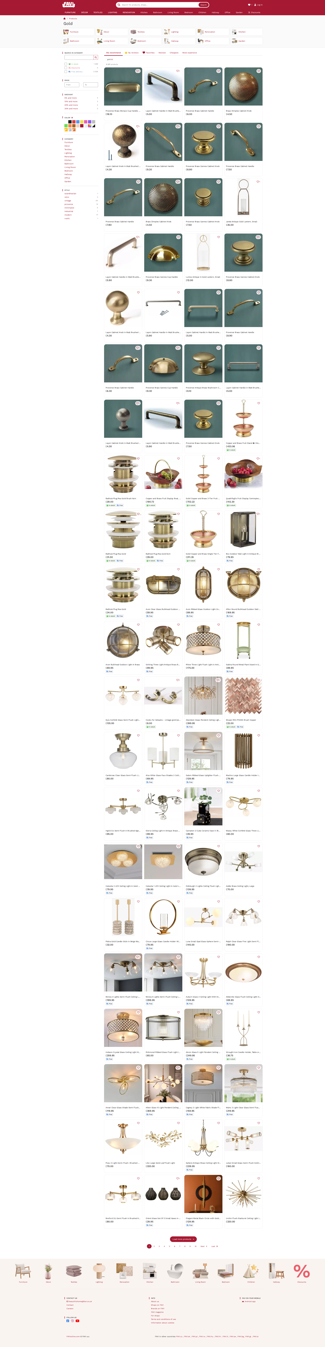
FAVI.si (255, 1336)
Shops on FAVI (157, 1305)
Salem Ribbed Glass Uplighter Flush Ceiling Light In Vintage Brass (215, 775)
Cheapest (174, 53)
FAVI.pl (195, 1336)
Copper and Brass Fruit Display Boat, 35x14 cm (167, 498)
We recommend (113, 53)
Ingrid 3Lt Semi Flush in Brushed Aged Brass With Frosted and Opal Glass (138, 831)
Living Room (70, 167)
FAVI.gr (248, 1336)
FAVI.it (226, 1336)
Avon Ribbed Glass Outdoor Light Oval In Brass (207, 609)
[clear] (85, 125)
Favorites (150, 53)
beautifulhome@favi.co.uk (80, 1301)
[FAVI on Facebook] (68, 1321)
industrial (68, 211)
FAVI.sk (187, 1336)
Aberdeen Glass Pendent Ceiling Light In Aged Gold (209, 720)
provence (68, 204)
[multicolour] (89, 125)
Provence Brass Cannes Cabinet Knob (202, 166)
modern (68, 215)
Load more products (182, 1239)
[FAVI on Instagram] (72, 1321)
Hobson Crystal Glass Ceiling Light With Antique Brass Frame (133, 1052)
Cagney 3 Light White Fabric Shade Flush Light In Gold (210, 1107)
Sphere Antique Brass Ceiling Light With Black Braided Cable (213, 1163)
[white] (66, 121)
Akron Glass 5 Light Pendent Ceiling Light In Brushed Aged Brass (215, 1052)
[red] (74, 121)
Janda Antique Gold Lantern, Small (241, 221)
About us (155, 1301)
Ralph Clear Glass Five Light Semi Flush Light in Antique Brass (254, 941)
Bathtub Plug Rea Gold (116, 554)
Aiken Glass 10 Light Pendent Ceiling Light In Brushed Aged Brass (175, 1107)
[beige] (77, 125)
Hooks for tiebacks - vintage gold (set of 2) (165, 720)
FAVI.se (233, 1336)
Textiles (68, 149)
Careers (70, 1309)
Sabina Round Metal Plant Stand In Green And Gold (249, 664)
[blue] (77, 121)
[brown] (74, 125)
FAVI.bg (241, 1336)
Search (204, 5)
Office (67, 178)
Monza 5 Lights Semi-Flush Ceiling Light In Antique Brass (171, 997)
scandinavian (70, 193)
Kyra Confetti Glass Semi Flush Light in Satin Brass (128, 720)
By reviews (133, 53)
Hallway (68, 174)
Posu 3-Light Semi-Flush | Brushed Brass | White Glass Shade (133, 1163)
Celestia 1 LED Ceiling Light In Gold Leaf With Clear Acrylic (172, 886)
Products (73, 19)
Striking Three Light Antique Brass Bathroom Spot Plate (171, 664)
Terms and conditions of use (163, 1319)
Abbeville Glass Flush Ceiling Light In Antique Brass (249, 997)
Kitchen (67, 160)
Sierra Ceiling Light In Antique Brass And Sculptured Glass (172, 831)
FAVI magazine (157, 1312)
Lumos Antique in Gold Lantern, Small (203, 277)
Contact (70, 1305)
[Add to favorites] (218, 71)
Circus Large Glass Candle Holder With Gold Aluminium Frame (174, 941)
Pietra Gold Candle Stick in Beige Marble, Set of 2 (128, 941)
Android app (250, 1301)
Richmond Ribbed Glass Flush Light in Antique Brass (169, 1052)
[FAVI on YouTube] (77, 1321)
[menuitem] (70, 12)
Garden (67, 181)
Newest (162, 53)
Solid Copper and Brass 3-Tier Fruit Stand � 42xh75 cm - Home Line (217, 498)
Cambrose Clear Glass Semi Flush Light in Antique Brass (131, 775)
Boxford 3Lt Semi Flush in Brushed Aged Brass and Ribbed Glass (135, 1218)
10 (196, 1246)
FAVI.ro (202, 1336)
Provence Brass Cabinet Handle (200, 111)
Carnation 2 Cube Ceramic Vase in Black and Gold (208, 831)
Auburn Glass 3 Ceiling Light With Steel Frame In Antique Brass (214, 997)
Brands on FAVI (157, 1309)
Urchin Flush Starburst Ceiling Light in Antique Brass (249, 1218)
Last (213, 1246)
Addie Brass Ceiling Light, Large (240, 886)
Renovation (69, 156)
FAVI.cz (179, 1336)
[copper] (74, 129)
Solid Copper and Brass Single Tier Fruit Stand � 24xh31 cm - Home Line (219, 554)
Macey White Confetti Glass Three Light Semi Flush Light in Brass (255, 831)
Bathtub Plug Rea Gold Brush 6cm (121, 498)
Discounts (301, 1282)
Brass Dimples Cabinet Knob (238, 111)
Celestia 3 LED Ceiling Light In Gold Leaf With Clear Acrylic (132, 886)
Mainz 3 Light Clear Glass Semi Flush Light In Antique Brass (253, 1107)
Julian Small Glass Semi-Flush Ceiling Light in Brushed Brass (253, 1163)
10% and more (70, 101)
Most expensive (189, 53)
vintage (67, 201)
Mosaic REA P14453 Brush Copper (241, 720)
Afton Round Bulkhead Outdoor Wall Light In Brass (248, 609)
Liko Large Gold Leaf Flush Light (160, 1163)
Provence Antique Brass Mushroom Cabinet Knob (208, 388)
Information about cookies (162, 1323)
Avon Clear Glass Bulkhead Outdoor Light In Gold (168, 609)
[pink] (85, 121)
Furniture (68, 142)
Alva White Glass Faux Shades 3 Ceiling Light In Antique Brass (173, 775)
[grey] (93, 121)
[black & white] (93, 125)
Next (203, 1246)
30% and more (71, 108)
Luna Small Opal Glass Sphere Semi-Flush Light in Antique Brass (215, 941)
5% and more (70, 98)
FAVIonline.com (73, 1336)
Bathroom (69, 164)
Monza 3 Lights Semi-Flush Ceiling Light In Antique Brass (131, 997)
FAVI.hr (218, 1336)
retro (66, 197)
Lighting (68, 153)
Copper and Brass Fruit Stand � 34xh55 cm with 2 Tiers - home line (257, 443)
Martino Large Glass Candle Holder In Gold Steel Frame (251, 775)
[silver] (70, 129)
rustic (67, 218)
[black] (70, 121)
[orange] (70, 125)
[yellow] (81, 121)
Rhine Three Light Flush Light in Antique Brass (207, 664)
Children (251, 1282)
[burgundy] (81, 125)
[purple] (89, 121)
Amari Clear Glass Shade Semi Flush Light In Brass (128, 1107)
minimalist (69, 208)
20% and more (71, 105)
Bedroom (68, 171)
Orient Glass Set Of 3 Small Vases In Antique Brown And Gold (173, 1218)
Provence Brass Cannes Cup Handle (162, 277)
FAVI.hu (210, 1336)
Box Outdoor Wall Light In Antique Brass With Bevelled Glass (253, 554)
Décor (67, 146)
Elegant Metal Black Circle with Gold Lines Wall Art (209, 1218)
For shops (155, 1316)
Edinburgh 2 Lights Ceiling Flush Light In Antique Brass (210, 886)
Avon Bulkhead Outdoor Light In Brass (123, 664)
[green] (66, 125)
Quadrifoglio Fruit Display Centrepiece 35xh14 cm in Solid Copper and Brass (260, 498)
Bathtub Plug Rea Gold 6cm (158, 554)
